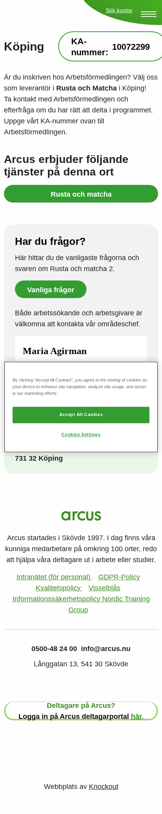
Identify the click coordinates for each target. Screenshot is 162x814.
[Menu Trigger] (149, 14)
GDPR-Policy (119, 577)
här (136, 716)
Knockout (103, 786)
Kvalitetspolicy (59, 588)
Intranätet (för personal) (54, 577)
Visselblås (104, 588)
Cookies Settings (80, 434)
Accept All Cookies (81, 414)
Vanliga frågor (50, 290)
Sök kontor (119, 10)
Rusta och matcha (81, 194)
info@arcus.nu (106, 649)
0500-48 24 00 (54, 649)
